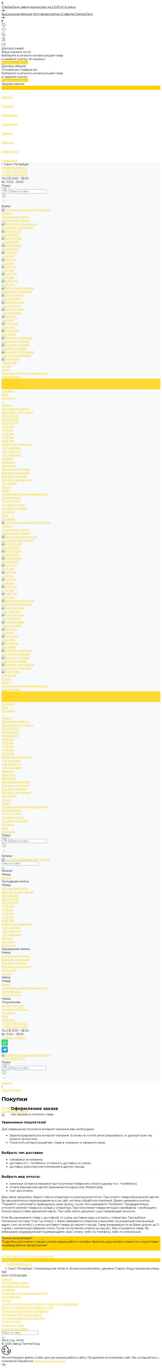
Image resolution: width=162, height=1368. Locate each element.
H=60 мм (8, 437)
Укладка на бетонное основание (25, 1311)
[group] (81, 8)
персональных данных (49, 1361)
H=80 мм (8, 441)
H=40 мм (8, 426)
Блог (5, 515)
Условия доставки (14, 387)
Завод (6, 490)
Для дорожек (11, 448)
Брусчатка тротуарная (17, 412)
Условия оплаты (13, 384)
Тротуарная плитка (15, 409)
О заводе (8, 1290)
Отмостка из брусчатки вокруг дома (27, 1307)
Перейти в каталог (15, 62)
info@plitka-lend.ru (14, 168)
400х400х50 (10, 419)
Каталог (7, 405)
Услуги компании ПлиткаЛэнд (23, 1318)
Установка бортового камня (21, 1314)
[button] (81, 3)
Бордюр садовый (14, 476)
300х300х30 (10, 416)
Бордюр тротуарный (16, 480)
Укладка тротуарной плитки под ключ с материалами (40, 1304)
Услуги (6, 487)
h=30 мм (7, 430)
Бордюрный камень (16, 469)
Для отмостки (11, 451)
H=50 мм (8, 433)
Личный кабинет (13, 1038)
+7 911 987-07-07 (13, 1058)
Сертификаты (11, 377)
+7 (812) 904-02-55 (14, 1027)
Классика (8, 462)
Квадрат (7, 458)
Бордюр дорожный (15, 473)
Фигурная (8, 465)
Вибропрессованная (16, 444)
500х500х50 (10, 423)
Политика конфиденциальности (24, 373)
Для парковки (11, 455)
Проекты (8, 512)
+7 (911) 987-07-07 (14, 1023)
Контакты (8, 519)
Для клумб (9, 483)
